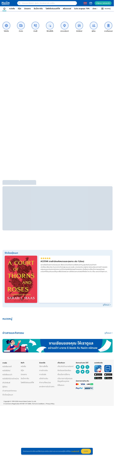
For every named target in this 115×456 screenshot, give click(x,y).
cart (90, 3)
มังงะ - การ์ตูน (98, 9)
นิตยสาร (27, 9)
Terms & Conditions (38, 404)
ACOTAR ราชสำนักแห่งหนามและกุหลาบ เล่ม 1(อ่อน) (62, 261)
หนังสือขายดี (7, 366)
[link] (6, 27)
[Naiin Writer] (57, 346)
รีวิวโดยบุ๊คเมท (7, 394)
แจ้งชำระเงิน (43, 378)
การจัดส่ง (42, 374)
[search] (19, 3)
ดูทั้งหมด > (107, 305)
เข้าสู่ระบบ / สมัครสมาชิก (103, 3)
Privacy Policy (50, 404)
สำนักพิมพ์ (6, 382)
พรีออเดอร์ (67, 9)
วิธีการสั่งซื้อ (43, 366)
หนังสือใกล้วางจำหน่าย (10, 378)
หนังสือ (12, 9)
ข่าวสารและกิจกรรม (9, 390)
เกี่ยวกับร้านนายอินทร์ (65, 366)
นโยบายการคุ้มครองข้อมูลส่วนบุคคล (65, 380)
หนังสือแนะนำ (7, 374)
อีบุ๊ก (19, 9)
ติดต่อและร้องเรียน (64, 370)
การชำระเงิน (43, 370)
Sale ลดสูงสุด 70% (82, 9)
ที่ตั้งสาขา (61, 385)
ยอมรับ (86, 451)
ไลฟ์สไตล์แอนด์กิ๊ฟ (53, 9)
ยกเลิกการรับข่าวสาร (46, 386)
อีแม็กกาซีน (38, 9)
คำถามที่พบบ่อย (45, 382)
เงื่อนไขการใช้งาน (64, 374)
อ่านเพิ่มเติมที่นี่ (75, 451)
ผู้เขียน (4, 386)
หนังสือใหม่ (6, 370)
